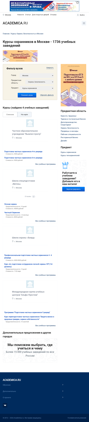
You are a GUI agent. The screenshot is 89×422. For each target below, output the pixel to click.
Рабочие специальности (71, 134)
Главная (6, 34)
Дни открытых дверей (40, 15)
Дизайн (64, 141)
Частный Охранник (12, 213)
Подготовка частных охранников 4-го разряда (23, 152)
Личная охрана (10, 204)
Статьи (28, 15)
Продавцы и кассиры (69, 131)
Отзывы (53, 15)
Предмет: (15, 88)
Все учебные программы (45, 164)
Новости (20, 15)
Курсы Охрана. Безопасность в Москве (27, 34)
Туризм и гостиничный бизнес (73, 119)
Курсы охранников (68, 152)
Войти (82, 15)
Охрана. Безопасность (70, 128)
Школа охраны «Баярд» (23, 237)
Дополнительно (9, 391)
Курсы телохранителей (70, 155)
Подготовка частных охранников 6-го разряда (23, 158)
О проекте (7, 398)
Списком (10, 114)
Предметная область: (16, 81)
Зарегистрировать (73, 189)
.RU (15, 23)
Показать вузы (27, 95)
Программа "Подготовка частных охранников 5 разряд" (27, 312)
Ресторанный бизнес (69, 137)
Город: (13, 75)
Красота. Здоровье (68, 116)
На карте (24, 114)
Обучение (7, 385)
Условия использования (77, 418)
